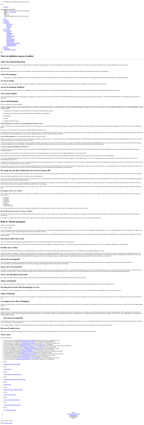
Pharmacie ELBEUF (29, 347)
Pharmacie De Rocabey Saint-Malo (29, 353)
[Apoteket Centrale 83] (2, 9)
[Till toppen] (2, 52)
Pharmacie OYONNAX (28, 355)
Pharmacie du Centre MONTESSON (31, 357)
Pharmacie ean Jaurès (25, 344)
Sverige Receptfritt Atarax (10, 394)
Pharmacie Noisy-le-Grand (28, 343)
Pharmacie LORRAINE (26, 349)
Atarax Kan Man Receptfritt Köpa (12, 399)
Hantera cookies (73, 416)
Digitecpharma (8, 423)
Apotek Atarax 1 (7, 369)
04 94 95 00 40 (12, 12)
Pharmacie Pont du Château (22, 359)
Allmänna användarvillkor (73, 414)
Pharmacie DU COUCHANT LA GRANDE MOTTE (33, 345)
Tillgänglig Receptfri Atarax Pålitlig (12, 364)
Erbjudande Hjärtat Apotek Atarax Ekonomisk (15, 379)
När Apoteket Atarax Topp (10, 410)
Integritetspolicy (73, 415)
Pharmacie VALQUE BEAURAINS (33, 348)
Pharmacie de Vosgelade (23, 356)
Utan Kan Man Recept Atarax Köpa (12, 405)
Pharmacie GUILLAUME (28, 341)
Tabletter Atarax (7, 384)
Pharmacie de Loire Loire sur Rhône (26, 340)
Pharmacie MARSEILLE (28, 351)
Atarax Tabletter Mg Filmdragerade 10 (13, 374)
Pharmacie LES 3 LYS (24, 352)
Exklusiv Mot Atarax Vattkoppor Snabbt (13, 389)
